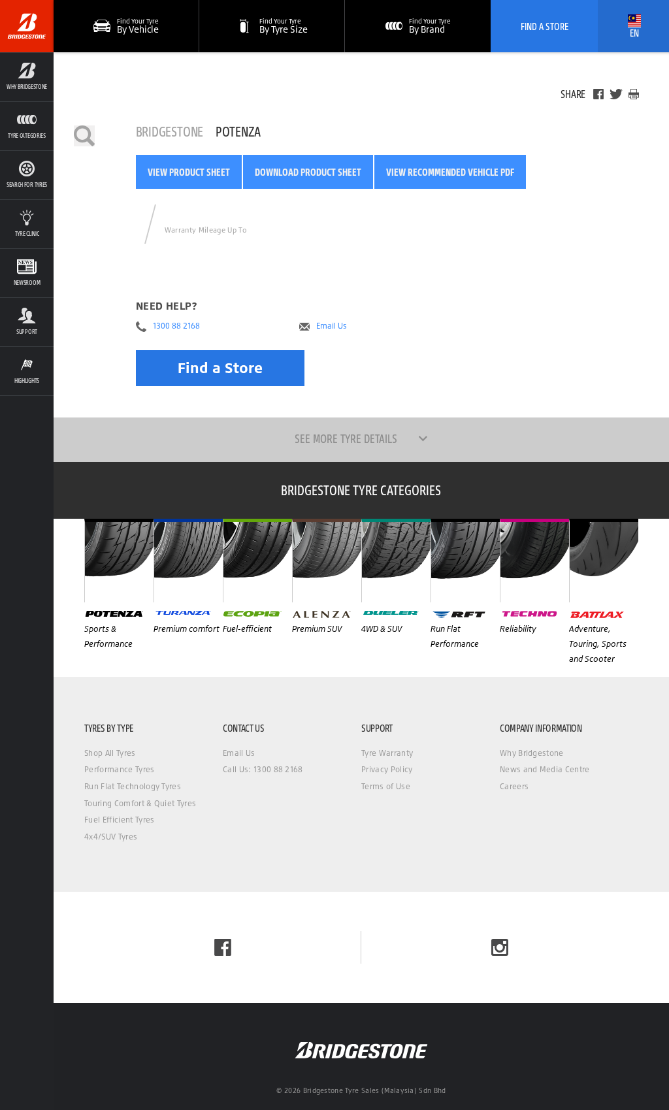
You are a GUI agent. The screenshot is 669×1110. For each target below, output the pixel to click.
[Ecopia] (257, 560)
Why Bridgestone (532, 753)
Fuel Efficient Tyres (119, 819)
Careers (514, 786)
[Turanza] (188, 560)
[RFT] (465, 560)
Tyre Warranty (387, 753)
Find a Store (220, 367)
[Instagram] (499, 947)
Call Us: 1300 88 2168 (263, 769)
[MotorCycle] (603, 560)
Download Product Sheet (308, 171)
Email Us (331, 326)
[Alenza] (326, 560)
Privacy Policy (386, 769)
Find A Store (544, 26)
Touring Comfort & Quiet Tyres (140, 803)
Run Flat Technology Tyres (132, 786)
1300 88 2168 (176, 326)
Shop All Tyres (109, 753)
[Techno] (534, 560)
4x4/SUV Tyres (110, 836)
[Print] (633, 94)
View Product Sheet (189, 171)
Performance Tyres (119, 769)
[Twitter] (616, 94)
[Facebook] (598, 94)
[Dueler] (396, 560)
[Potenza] (119, 560)
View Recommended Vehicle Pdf (450, 171)
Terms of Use (385, 786)
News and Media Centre (545, 769)
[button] (27, 76)
